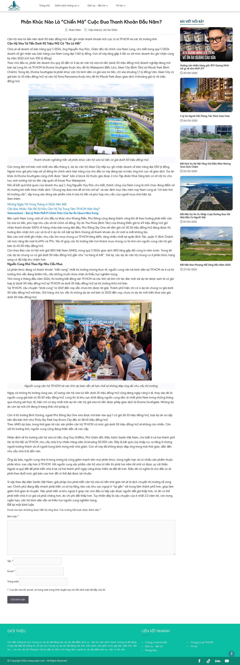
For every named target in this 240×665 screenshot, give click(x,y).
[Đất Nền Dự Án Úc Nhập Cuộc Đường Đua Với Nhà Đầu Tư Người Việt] (206, 193)
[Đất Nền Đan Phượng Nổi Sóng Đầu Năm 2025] (206, 243)
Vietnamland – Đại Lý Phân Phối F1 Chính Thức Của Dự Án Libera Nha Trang (52, 213)
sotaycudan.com (36, 661)
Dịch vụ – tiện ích (96, 5)
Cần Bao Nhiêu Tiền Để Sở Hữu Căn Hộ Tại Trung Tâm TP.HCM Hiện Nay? (53, 209)
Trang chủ (44, 5)
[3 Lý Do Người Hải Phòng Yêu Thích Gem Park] (206, 95)
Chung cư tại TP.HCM (202, 642)
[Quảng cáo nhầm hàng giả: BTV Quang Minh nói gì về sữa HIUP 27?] (206, 44)
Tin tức (119, 5)
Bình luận (13, 516)
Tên (10, 561)
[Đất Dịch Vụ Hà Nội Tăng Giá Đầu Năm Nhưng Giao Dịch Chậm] (206, 142)
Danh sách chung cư (66, 5)
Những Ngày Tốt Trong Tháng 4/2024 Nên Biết (36, 204)
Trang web (13, 581)
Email (11, 571)
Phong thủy (151, 650)
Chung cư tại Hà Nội (156, 642)
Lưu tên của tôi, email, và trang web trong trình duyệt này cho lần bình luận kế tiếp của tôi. (58, 590)
